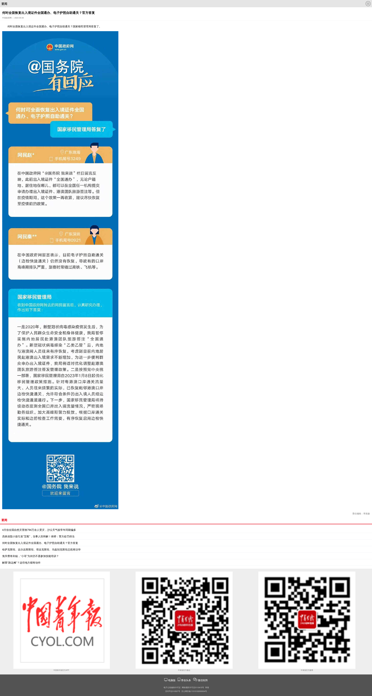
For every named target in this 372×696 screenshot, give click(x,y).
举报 (207, 687)
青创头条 (186, 680)
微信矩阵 (203, 680)
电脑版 (171, 680)
